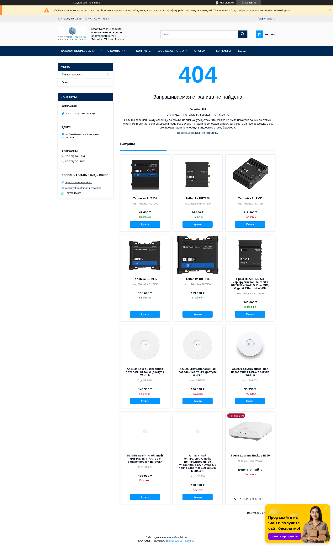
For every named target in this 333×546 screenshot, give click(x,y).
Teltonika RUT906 (197, 279)
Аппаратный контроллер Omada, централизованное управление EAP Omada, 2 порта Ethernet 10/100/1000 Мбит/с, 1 (197, 463)
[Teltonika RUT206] (197, 174)
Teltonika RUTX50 (250, 198)
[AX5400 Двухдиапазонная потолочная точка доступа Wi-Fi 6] (145, 344)
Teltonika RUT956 (145, 279)
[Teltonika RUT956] (145, 254)
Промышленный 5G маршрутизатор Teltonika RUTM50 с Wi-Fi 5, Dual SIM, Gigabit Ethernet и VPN (250, 283)
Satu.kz (183, 537)
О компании (116, 50)
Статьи (199, 50)
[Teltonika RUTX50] (250, 174)
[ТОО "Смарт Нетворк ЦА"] (72, 40)
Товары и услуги (72, 74)
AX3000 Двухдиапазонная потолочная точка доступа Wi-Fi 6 (197, 372)
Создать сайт (80, 2)
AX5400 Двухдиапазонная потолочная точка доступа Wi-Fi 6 (145, 372)
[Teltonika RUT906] (197, 254)
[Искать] (242, 34)
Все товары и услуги (259, 512)
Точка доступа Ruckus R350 (250, 455)
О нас (65, 82)
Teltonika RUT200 (145, 198)
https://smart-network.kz (78, 182)
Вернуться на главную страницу (197, 132)
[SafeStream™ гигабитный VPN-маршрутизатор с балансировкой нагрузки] (145, 431)
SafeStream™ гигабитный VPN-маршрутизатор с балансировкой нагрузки (145, 458)
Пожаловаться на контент (181, 540)
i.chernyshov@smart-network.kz (83, 187)
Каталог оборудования (79, 50)
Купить (145, 224)
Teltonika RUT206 (197, 198)
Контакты (143, 50)
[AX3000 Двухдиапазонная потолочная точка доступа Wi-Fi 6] (197, 344)
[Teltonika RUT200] (145, 174)
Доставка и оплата (172, 50)
